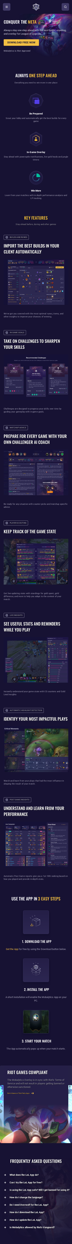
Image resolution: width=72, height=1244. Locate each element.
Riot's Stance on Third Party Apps (18, 1093)
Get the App (12, 949)
